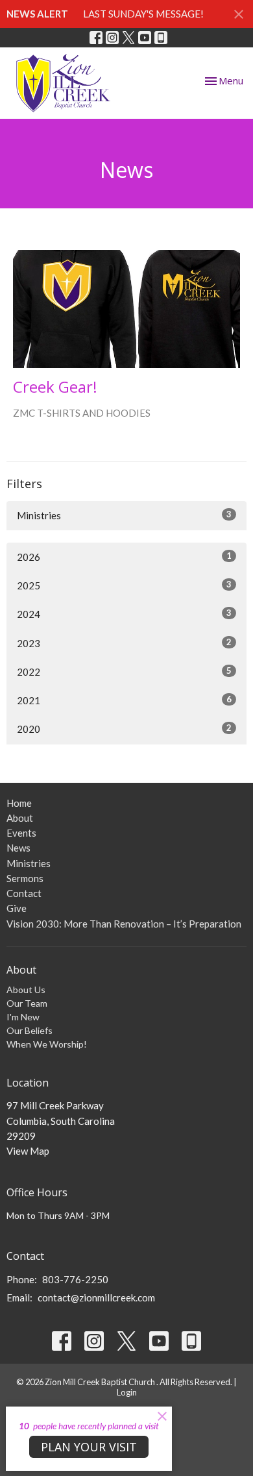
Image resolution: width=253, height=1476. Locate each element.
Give (16, 908)
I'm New (23, 1016)
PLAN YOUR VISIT (89, 1447)
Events (21, 833)
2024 (124, 614)
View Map (27, 1151)
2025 (124, 585)
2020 (124, 728)
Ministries (124, 515)
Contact (24, 893)
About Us (25, 989)
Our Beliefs (29, 1030)
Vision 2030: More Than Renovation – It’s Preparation (123, 923)
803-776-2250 (75, 1279)
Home (19, 803)
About (19, 818)
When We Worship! (46, 1044)
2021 (124, 700)
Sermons (24, 878)
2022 (124, 671)
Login (127, 1392)
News (18, 848)
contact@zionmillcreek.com (96, 1297)
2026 (124, 556)
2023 (124, 643)
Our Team (26, 1003)
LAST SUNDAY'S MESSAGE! (143, 13)
